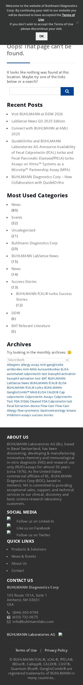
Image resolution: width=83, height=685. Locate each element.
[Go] (67, 91)
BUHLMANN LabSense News (35, 255)
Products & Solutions (29, 549)
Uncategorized (23, 230)
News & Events (24, 556)
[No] (77, 22)
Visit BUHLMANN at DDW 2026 (37, 114)
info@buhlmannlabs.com (33, 621)
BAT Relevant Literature (31, 325)
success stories (42, 415)
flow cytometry (28, 410)
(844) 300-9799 (25, 612)
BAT (44, 378)
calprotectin (15, 397)
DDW (16, 313)
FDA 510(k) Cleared (27, 401)
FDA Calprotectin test (57, 401)
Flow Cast (47, 406)
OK (42, 36)
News (16, 204)
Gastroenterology (53, 410)
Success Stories (24, 281)
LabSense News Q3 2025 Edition (38, 121)
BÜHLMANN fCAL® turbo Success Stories (44, 296)
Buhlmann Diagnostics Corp (35, 243)
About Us (19, 563)
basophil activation (62, 374)
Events (17, 217)
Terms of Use (26, 650)
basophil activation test (24, 378)
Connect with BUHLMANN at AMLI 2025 (40, 131)
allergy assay (30, 365)
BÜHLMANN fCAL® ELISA (48, 383)
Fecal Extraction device (23, 406)
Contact (18, 570)
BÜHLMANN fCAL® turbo (25, 387)
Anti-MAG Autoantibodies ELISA (45, 369)
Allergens (13, 365)
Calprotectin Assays (39, 397)
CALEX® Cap (56, 392)
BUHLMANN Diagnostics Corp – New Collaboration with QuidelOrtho (42, 179)
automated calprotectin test (27, 374)
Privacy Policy (56, 650)
